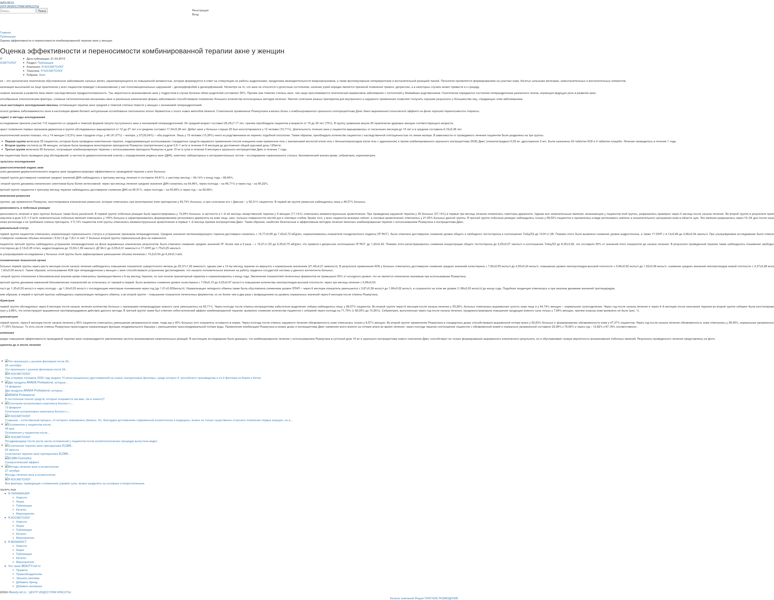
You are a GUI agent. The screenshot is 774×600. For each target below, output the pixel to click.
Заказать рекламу (28, 578)
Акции (20, 501)
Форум (419, 598)
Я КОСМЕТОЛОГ (53, 66)
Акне (42, 75)
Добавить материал (29, 586)
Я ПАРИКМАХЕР (19, 493)
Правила (22, 570)
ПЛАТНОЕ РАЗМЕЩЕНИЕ (441, 598)
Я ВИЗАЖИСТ (17, 542)
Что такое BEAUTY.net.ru (24, 566)
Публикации (45, 62)
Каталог (21, 509)
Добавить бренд (26, 582)
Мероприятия (25, 513)
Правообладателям (29, 574)
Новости (21, 497)
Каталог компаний (402, 598)
